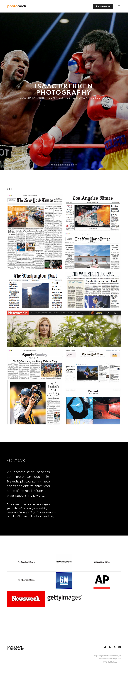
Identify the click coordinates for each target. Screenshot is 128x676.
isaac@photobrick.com (37, 98)
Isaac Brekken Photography (64, 89)
